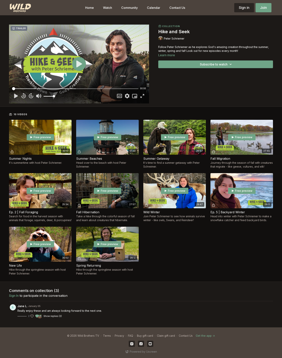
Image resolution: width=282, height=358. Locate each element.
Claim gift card (166, 335)
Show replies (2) (53, 316)
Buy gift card (145, 335)
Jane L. (22, 306)
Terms (107, 335)
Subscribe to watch (214, 64)
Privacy (119, 335)
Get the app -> (205, 335)
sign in (14, 296)
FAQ (130, 335)
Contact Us (186, 335)
